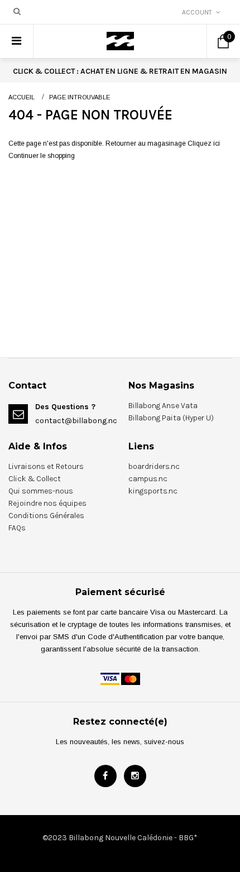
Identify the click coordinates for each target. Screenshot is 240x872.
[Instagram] (135, 776)
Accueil (21, 97)
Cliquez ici (204, 143)
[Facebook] (105, 776)
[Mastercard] (130, 678)
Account (197, 12)
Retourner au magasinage (145, 143)
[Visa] (109, 678)
